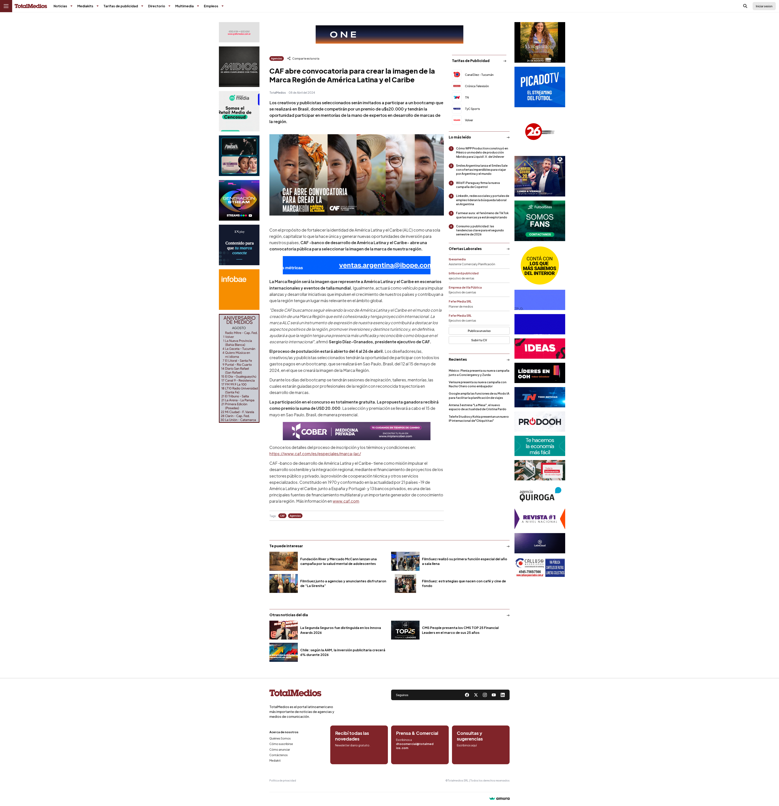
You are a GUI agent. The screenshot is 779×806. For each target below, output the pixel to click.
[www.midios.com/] (239, 66)
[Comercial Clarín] (539, 470)
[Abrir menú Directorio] (169, 6)
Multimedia (184, 6)
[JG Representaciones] (539, 265)
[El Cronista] (539, 446)
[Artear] (539, 397)
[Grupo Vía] (539, 373)
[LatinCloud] (539, 543)
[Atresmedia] (539, 176)
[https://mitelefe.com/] (239, 200)
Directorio (156, 6)
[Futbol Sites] (539, 221)
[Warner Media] (539, 42)
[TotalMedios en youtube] (494, 695)
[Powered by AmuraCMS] (499, 799)
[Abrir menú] (6, 6)
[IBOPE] (356, 265)
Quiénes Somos (280, 738)
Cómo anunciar (279, 749)
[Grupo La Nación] (239, 245)
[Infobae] (239, 289)
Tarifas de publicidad (120, 6)
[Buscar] (745, 6)
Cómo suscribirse (281, 744)
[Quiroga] (539, 494)
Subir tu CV (479, 340)
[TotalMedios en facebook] (467, 695)
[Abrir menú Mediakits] (97, 6)
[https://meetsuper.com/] (539, 348)
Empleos (211, 6)
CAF (282, 515)
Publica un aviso (479, 331)
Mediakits (85, 6)
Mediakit (275, 760)
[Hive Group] (539, 300)
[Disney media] (239, 155)
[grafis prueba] (239, 32)
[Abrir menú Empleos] (222, 6)
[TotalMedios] (301, 694)
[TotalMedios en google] (485, 695)
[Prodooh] (539, 421)
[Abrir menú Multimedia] (198, 6)
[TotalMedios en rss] (503, 695)
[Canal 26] (539, 131)
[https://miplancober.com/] (356, 431)
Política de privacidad (282, 780)
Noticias (60, 6)
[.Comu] (539, 87)
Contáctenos (278, 755)
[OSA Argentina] (389, 34)
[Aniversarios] (239, 368)
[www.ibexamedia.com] (539, 324)
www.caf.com (346, 501)
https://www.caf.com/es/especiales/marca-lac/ (315, 453)
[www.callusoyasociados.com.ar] (539, 567)
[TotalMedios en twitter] (476, 695)
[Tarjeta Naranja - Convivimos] (539, 519)
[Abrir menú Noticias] (71, 6)
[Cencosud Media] (239, 111)
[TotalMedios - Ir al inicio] (31, 6)
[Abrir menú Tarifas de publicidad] (142, 6)
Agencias (276, 58)
